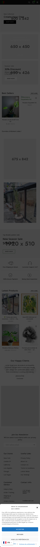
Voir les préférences (20, 540)
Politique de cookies (10, 543)
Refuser (20, 534)
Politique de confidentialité (27, 544)
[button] (37, 507)
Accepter (20, 529)
